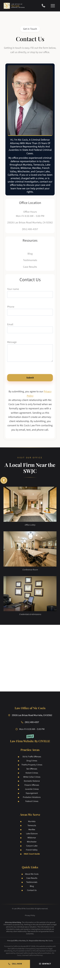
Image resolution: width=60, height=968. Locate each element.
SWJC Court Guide (32, 853)
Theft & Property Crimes (31, 764)
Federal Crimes (31, 801)
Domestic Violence (32, 781)
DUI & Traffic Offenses (32, 756)
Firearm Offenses (31, 785)
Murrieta (31, 821)
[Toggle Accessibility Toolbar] (4, 480)
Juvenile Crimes (32, 789)
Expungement (32, 793)
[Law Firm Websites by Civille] (30, 738)
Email (10, 324)
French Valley (32, 849)
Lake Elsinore (32, 833)
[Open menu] (53, 5)
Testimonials (31, 882)
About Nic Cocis (31, 874)
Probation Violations (32, 797)
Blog (32, 886)
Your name (13, 289)
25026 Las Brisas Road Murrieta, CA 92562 (30, 222)
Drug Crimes (32, 760)
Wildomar (32, 837)
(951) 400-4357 (44, 5)
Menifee (31, 829)
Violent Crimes (31, 772)
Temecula (32, 825)
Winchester (32, 841)
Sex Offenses (31, 768)
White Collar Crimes (31, 777)
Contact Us (32, 890)
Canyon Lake (31, 845)
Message (12, 342)
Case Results (31, 878)
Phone (10, 307)
